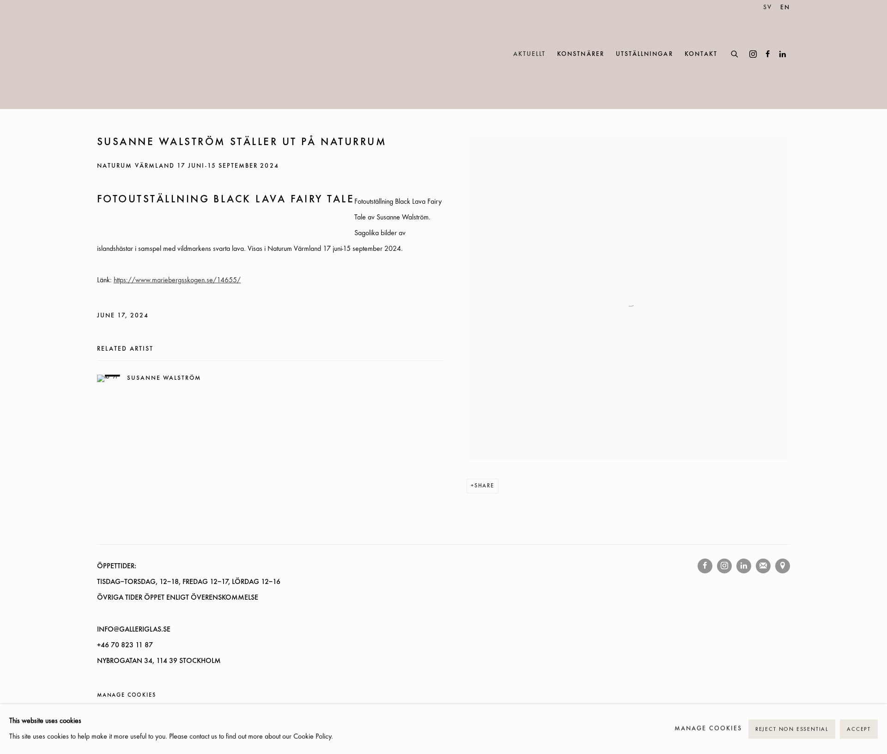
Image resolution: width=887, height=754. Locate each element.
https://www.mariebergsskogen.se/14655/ (177, 280)
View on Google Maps (782, 566)
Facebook (767, 54)
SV (767, 8)
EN (785, 8)
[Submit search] (735, 53)
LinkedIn (782, 54)
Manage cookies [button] (126, 695)
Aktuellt (529, 54)
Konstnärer (580, 54)
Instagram (753, 54)
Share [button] (484, 486)
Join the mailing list (763, 566)
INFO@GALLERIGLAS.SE (133, 629)
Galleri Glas (138, 54)
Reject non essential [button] (791, 729)
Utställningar (644, 54)
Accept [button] (859, 729)
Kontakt (701, 54)
